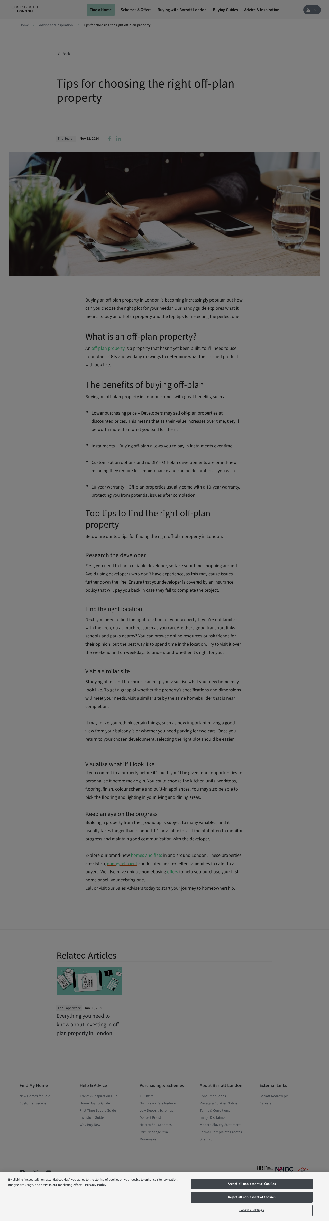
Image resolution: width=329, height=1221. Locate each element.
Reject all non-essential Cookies (252, 1197)
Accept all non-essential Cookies (252, 1183)
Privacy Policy (95, 1184)
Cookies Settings (251, 1210)
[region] (164, 1196)
